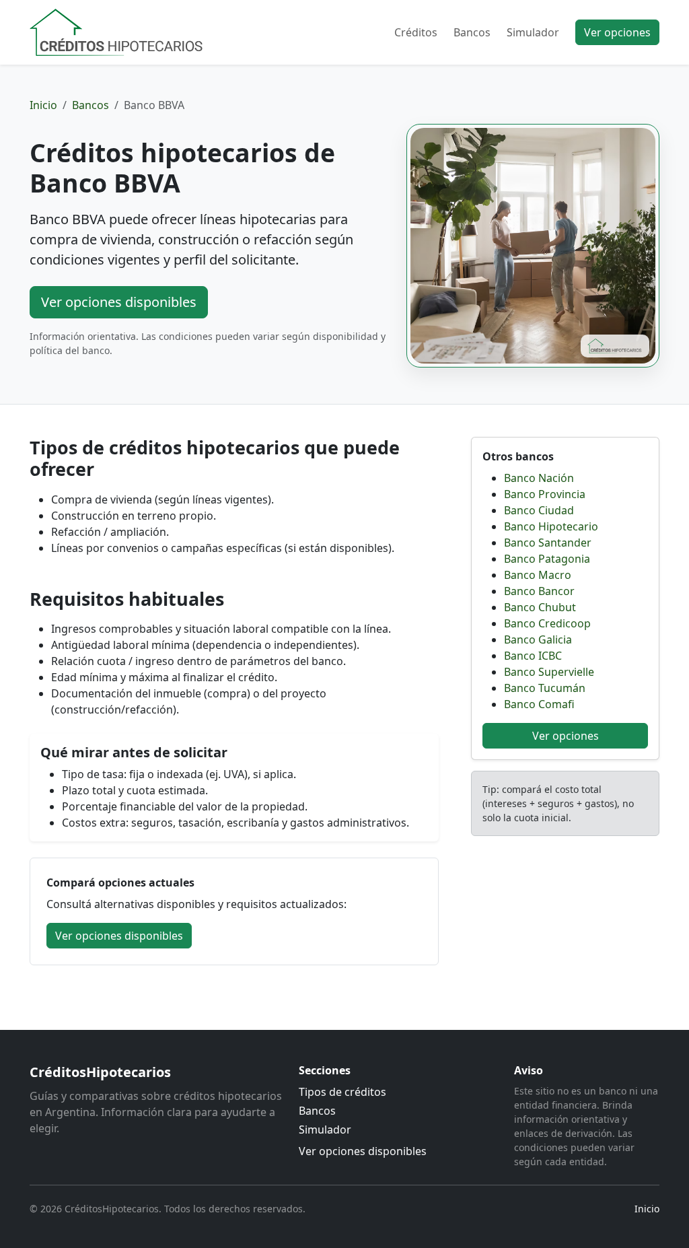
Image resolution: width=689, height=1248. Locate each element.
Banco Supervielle (549, 671)
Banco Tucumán (544, 688)
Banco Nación (539, 478)
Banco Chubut (540, 607)
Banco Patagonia (547, 558)
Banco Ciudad (539, 510)
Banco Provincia (544, 494)
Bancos (472, 32)
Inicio (43, 105)
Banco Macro (537, 574)
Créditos (415, 32)
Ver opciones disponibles (118, 302)
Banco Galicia (538, 639)
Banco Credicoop (547, 623)
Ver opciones (617, 32)
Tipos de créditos (342, 1091)
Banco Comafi (539, 704)
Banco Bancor (539, 591)
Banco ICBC (533, 655)
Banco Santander (547, 542)
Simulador (533, 32)
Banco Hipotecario (551, 526)
